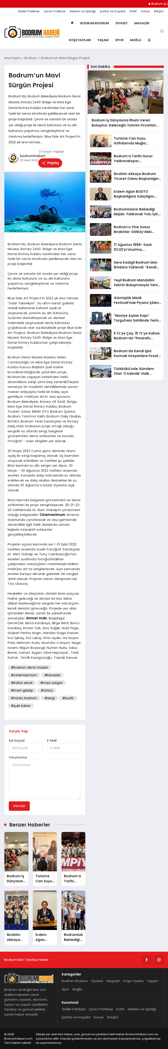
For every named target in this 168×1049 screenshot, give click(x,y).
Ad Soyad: (17, 740)
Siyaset (122, 23)
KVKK (133, 11)
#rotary (47, 690)
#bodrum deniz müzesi (29, 667)
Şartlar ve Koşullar (113, 11)
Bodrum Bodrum (94, 23)
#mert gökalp (22, 690)
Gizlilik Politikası (29, 11)
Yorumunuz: (18, 757)
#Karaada (52, 675)
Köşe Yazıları (80, 40)
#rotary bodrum (24, 698)
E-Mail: (52, 740)
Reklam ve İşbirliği (83, 11)
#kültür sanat (22, 683)
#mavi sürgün (51, 683)
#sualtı (68, 698)
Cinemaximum (53, 514)
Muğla (135, 40)
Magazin (141, 23)
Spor (119, 40)
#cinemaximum (24, 675)
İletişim (159, 11)
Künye (145, 11)
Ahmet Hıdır (36, 618)
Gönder (19, 806)
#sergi (49, 698)
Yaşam (103, 40)
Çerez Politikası (55, 11)
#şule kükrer (21, 706)
